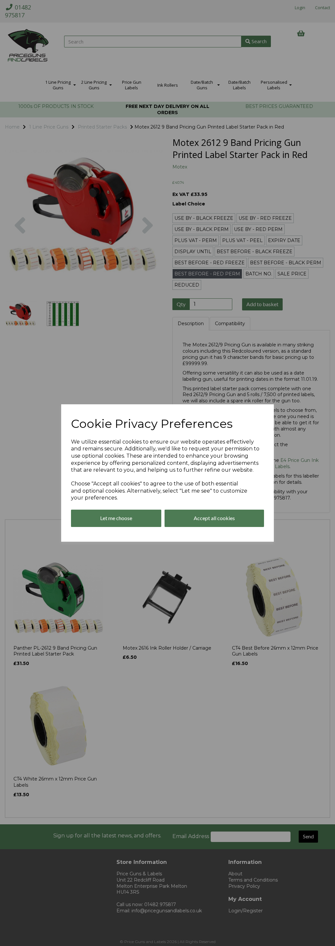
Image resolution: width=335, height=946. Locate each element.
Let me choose (116, 518)
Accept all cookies (214, 518)
